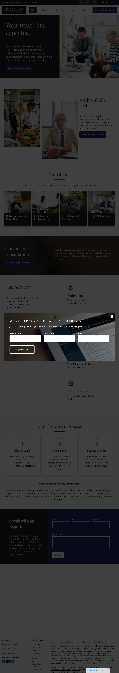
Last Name (49, 333)
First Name (15, 333)
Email (80, 333)
